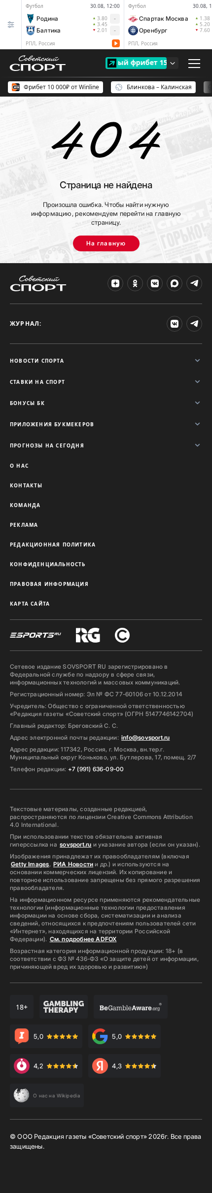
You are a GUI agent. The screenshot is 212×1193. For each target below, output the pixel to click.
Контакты (26, 485)
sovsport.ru (75, 844)
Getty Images (30, 864)
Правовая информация (49, 583)
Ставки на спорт (37, 381)
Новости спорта (37, 360)
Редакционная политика (53, 544)
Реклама (24, 524)
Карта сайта (30, 603)
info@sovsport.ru (145, 737)
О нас (19, 465)
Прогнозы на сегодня (47, 445)
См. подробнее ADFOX (83, 939)
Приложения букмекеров (52, 424)
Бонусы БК (27, 403)
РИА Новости (73, 864)
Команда (25, 505)
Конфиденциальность (48, 564)
